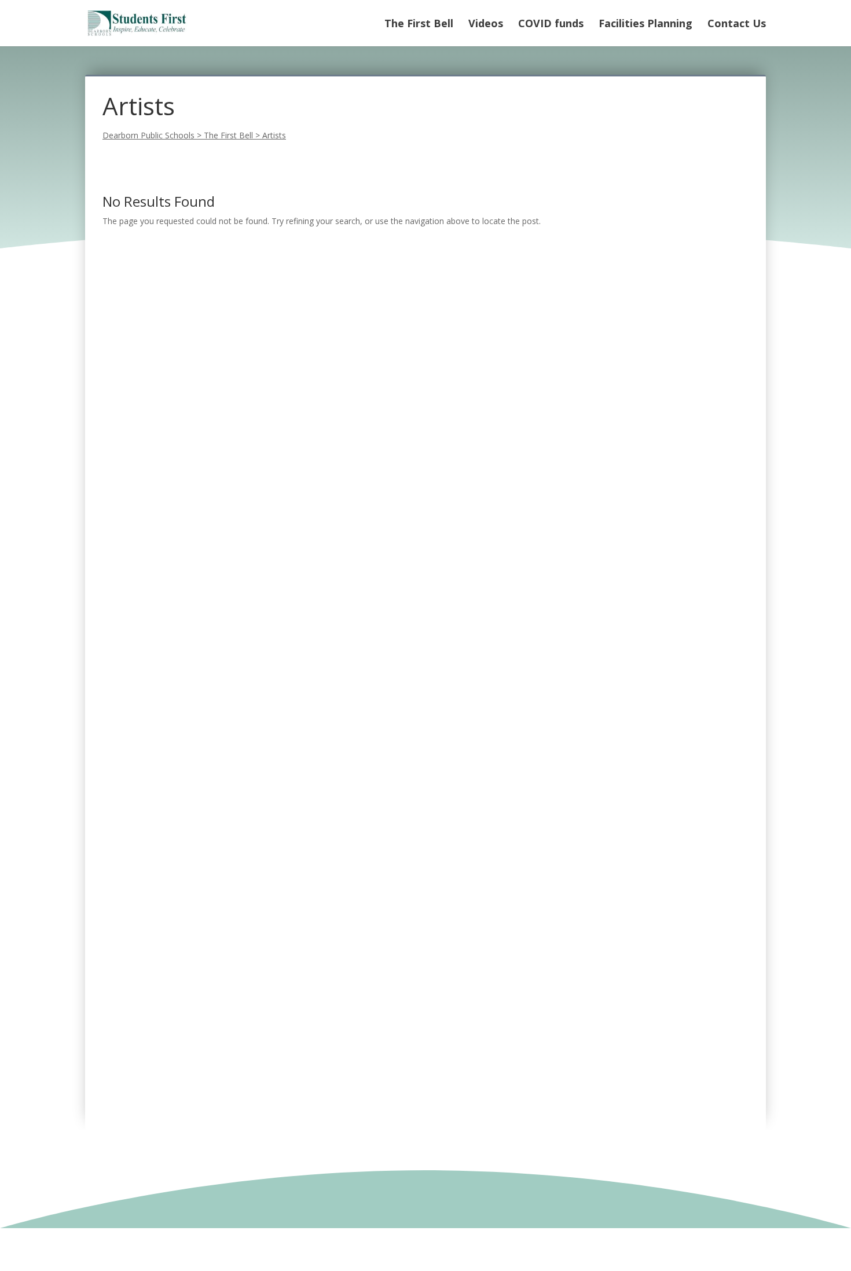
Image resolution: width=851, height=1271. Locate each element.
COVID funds (551, 24)
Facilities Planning (645, 24)
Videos (485, 24)
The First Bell (418, 24)
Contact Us (736, 24)
